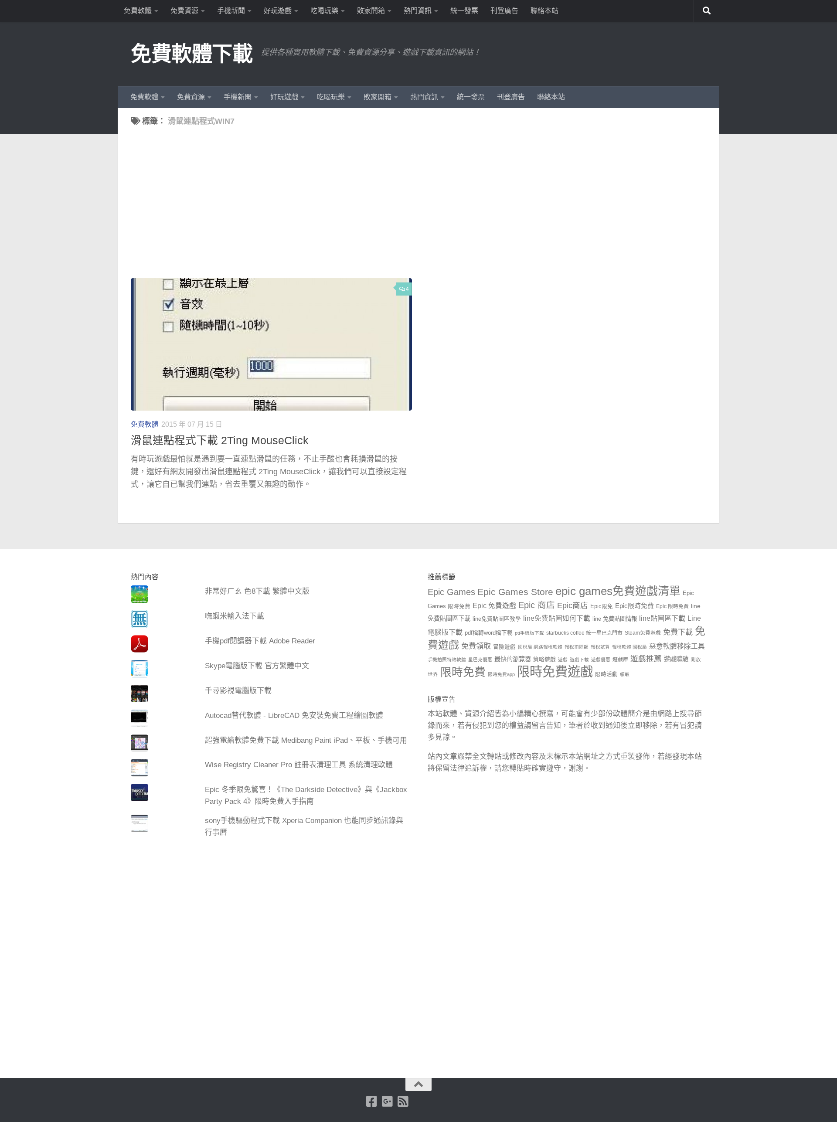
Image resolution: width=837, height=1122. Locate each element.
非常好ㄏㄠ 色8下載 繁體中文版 (257, 591)
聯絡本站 (544, 10)
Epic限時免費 (634, 605)
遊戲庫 (620, 659)
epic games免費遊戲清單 (617, 591)
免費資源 (184, 10)
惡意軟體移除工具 (677, 646)
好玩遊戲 (278, 10)
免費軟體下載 (191, 53)
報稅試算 (600, 646)
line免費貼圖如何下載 (556, 618)
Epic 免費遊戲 (494, 605)
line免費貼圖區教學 (497, 619)
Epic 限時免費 (672, 606)
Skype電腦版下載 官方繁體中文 (257, 666)
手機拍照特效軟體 (447, 659)
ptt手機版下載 (529, 633)
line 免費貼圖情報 (614, 618)
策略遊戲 (544, 659)
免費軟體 (138, 10)
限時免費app (501, 674)
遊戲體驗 (676, 659)
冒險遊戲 (504, 647)
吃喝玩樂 (324, 10)
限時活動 (606, 674)
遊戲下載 (579, 659)
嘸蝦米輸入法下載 (234, 616)
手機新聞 (231, 10)
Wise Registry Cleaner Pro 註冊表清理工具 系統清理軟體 (299, 765)
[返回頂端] (418, 1084)
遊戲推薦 (646, 658)
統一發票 (464, 10)
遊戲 (563, 659)
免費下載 (678, 632)
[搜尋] (706, 11)
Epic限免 (601, 606)
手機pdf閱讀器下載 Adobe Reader (260, 641)
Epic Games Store (515, 592)
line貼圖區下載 (662, 618)
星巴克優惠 (480, 659)
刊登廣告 (504, 10)
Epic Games (451, 592)
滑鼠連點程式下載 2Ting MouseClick (220, 440)
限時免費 (463, 672)
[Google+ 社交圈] (387, 1101)
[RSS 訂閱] (403, 1101)
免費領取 (476, 646)
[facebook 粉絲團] (372, 1101)
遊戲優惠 (600, 659)
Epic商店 (572, 605)
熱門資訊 (418, 10)
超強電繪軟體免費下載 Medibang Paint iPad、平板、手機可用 (306, 740)
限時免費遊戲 (555, 671)
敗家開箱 (371, 10)
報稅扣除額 (577, 646)
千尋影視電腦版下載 (238, 691)
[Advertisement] (425, 213)
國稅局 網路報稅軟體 (540, 646)
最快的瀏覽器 (512, 659)
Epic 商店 (536, 605)
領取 (624, 674)
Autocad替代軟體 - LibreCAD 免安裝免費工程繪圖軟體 (294, 715)
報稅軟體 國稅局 (629, 646)
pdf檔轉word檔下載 (489, 633)
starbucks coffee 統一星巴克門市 (584, 633)
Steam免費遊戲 (643, 633)
